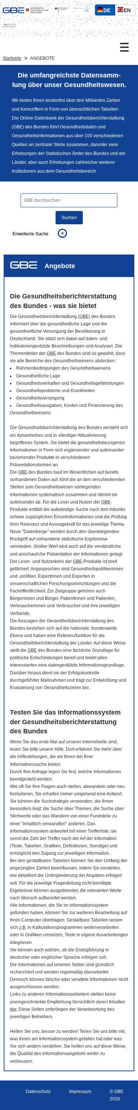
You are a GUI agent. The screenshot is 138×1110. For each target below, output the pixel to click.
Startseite (12, 58)
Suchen (69, 217)
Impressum (80, 1091)
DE (108, 11)
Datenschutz (38, 1091)
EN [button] (129, 11)
